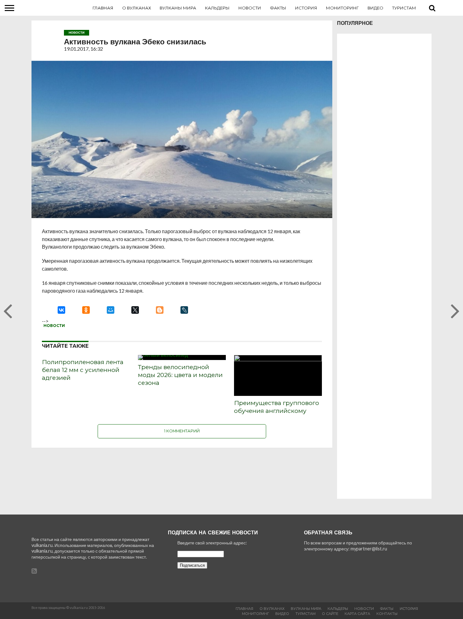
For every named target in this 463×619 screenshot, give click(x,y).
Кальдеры (217, 7)
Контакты (386, 613)
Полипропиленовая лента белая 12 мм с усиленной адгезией (82, 369)
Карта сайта (357, 613)
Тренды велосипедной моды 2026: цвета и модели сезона (180, 374)
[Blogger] (159, 310)
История (306, 7)
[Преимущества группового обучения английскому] (278, 359)
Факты (278, 7)
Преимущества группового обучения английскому (276, 406)
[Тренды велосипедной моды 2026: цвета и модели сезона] (163, 355)
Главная (103, 7)
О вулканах (136, 7)
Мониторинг (342, 7)
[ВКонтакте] (61, 310)
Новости (249, 7)
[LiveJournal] (184, 310)
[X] (135, 310)
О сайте (330, 613)
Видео (375, 7)
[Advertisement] (384, 266)
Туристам (404, 7)
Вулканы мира (178, 7)
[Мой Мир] (110, 310)
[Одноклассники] (86, 310)
